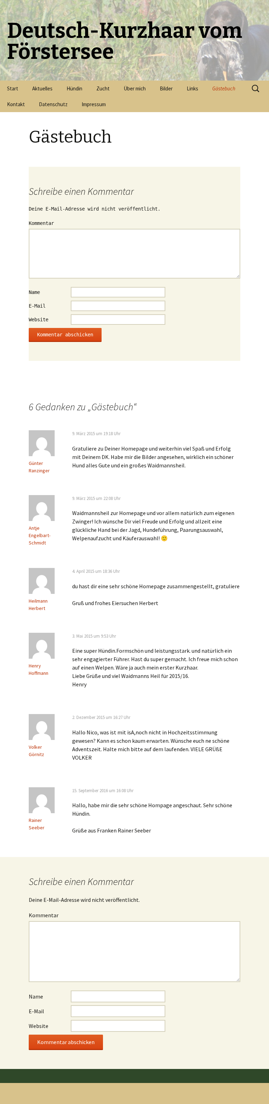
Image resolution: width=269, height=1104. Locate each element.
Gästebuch (223, 88)
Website (38, 319)
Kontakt (16, 104)
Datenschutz (53, 104)
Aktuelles (42, 88)
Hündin (74, 88)
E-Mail (37, 306)
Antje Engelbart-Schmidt (39, 535)
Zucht (103, 88)
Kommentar (41, 223)
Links (192, 88)
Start (12, 88)
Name (34, 292)
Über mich (135, 88)
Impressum (94, 104)
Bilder (166, 88)
